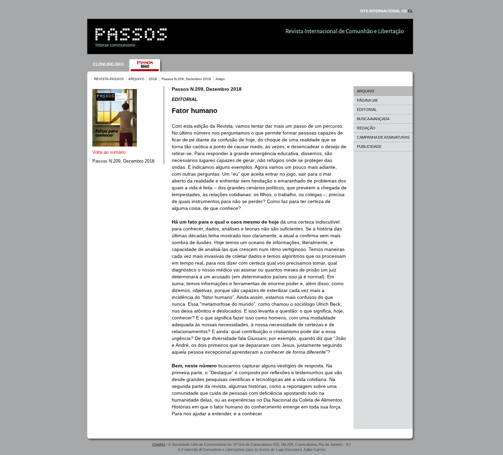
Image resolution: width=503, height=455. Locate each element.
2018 (153, 79)
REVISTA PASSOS (109, 79)
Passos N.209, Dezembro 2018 (186, 79)
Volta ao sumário (109, 152)
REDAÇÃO (366, 128)
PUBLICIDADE (369, 146)
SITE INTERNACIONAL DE (386, 11)
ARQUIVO (136, 79)
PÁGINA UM (367, 100)
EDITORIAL (367, 110)
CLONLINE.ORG (108, 64)
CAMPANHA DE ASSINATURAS (383, 137)
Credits (158, 444)
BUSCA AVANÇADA (373, 119)
